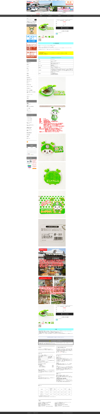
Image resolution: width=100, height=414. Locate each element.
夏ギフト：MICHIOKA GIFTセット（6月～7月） (30, 125)
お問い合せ (53, 0)
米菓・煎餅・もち (29, 88)
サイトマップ (62, 0)
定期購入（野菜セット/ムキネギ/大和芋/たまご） (31, 92)
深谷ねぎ (28, 64)
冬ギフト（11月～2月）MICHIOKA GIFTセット (29, 132)
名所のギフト (28, 96)
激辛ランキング (28, 138)
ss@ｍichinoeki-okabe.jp (49, 406)
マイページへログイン (44, 0)
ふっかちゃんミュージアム (29, 94)
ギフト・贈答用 (28, 108)
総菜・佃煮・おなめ (29, 84)
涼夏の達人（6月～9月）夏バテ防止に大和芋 (29, 127)
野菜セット (28, 68)
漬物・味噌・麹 (28, 77)
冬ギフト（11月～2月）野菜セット (29, 130)
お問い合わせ (50, 15)
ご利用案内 (49, 0)
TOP (31, 15)
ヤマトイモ (28, 66)
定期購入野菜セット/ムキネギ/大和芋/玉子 (30, 106)
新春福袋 (28, 136)
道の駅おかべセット (29, 62)
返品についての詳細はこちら (59, 32)
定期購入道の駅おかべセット (29, 103)
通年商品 (28, 75)
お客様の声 (58, 0)
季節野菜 (28, 73)
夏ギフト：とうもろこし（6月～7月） (29, 123)
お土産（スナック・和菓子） (30, 86)
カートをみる (38, 0)
